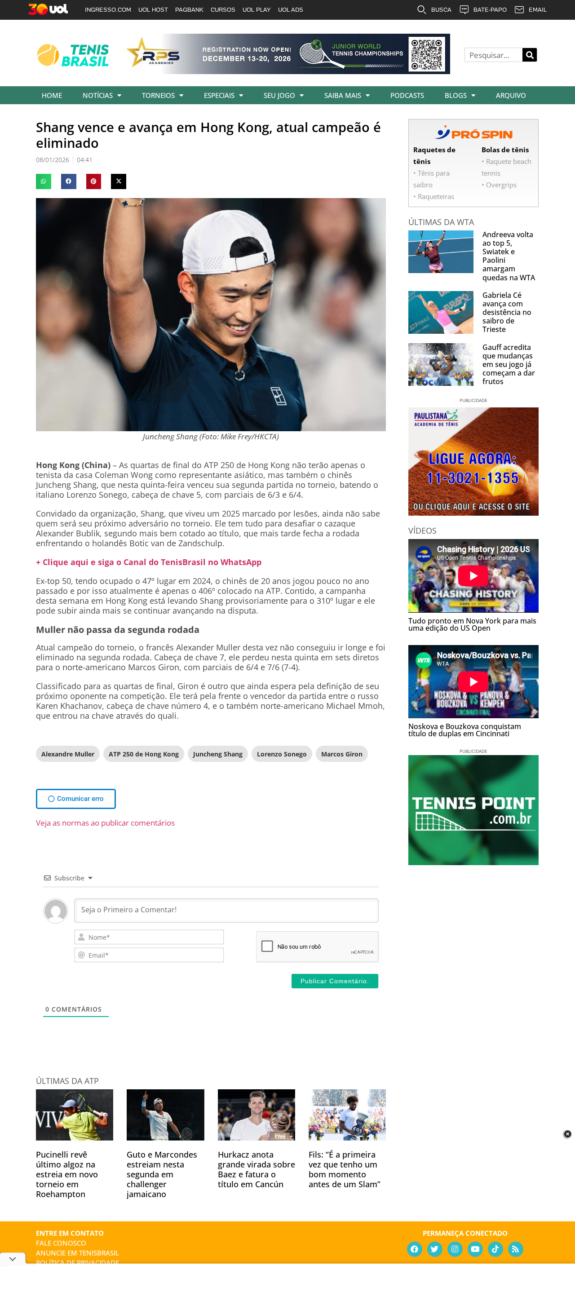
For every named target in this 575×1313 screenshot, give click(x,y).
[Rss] (515, 1249)
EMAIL (538, 9)
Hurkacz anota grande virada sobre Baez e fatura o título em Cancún (256, 1169)
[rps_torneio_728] (286, 71)
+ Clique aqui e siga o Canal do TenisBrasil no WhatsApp (148, 562)
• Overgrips (499, 184)
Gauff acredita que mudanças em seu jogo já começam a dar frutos (508, 364)
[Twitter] (434, 1249)
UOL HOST (153, 9)
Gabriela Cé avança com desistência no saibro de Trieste (506, 312)
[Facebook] (414, 1249)
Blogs (456, 95)
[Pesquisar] (529, 55)
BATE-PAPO (490, 9)
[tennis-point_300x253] (473, 862)
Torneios (158, 95)
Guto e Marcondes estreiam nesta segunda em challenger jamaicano (162, 1174)
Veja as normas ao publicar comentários (105, 823)
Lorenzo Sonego (282, 754)
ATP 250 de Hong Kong (144, 754)
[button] (43, 181)
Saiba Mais (342, 95)
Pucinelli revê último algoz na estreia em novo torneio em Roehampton (67, 1174)
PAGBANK (189, 9)
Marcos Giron (342, 754)
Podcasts (407, 95)
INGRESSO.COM (108, 9)
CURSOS (223, 9)
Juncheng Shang (218, 754)
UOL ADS (290, 9)
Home (52, 95)
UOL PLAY (257, 9)
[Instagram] (455, 1249)
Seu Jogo (279, 95)
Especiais (219, 95)
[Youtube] (475, 1249)
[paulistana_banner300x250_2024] (473, 512)
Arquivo (511, 95)
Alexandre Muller (67, 754)
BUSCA (441, 9)
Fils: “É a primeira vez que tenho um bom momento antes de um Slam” (344, 1169)
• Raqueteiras (433, 196)
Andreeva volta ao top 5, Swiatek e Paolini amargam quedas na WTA (508, 256)
